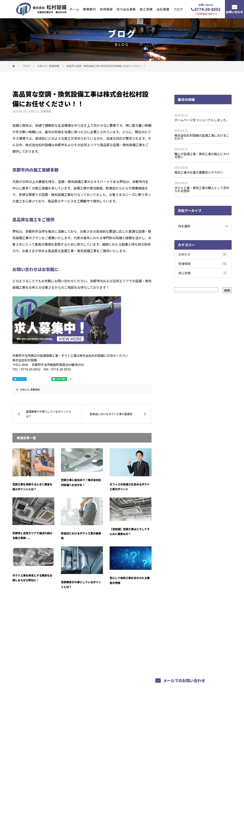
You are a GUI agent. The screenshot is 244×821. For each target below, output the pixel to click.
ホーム (74, 9)
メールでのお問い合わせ (183, 680)
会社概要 (163, 9)
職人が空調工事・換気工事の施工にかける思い (201, 155)
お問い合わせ (234, 12)
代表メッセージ (182, 738)
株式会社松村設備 (26, 724)
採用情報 (106, 9)
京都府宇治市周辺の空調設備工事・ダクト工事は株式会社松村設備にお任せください (62, 800)
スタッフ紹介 (109, 743)
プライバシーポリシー (216, 800)
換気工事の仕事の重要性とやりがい (198, 172)
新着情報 (46, 111)
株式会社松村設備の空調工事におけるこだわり (201, 137)
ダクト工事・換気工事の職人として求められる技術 (201, 189)
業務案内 (89, 9)
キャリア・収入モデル (116, 753)
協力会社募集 (126, 9)
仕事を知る (108, 738)
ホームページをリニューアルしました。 (201, 120)
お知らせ (34, 111)
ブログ (178, 9)
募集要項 (106, 757)
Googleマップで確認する (32, 778)
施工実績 (146, 9)
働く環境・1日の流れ (115, 748)
